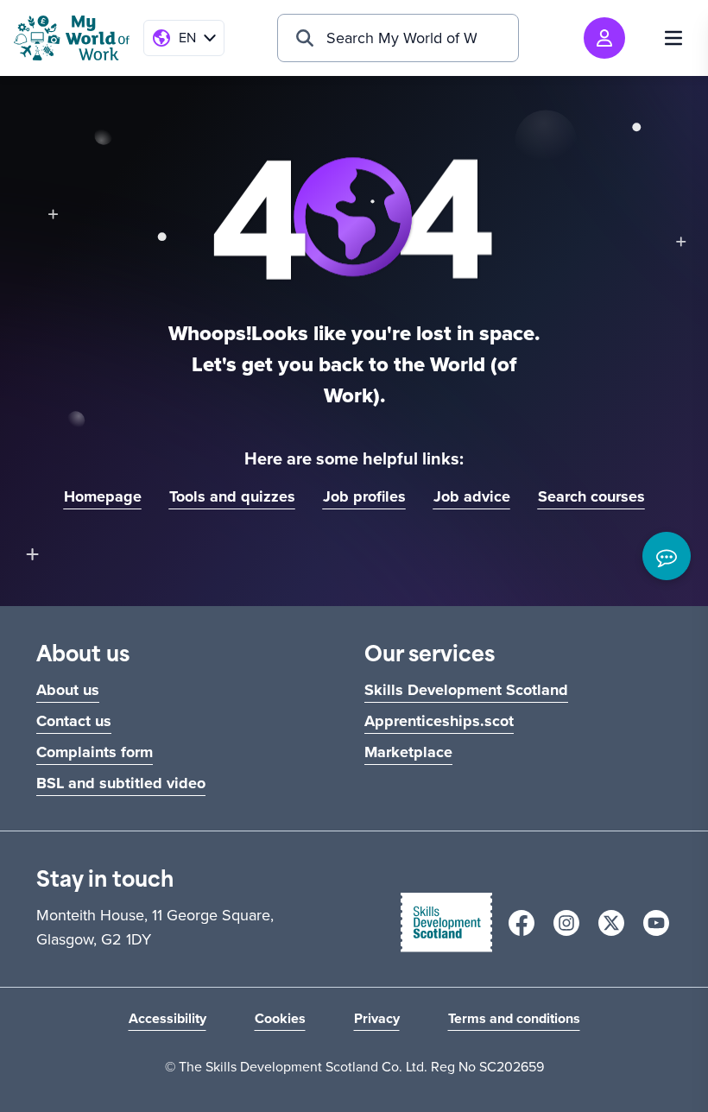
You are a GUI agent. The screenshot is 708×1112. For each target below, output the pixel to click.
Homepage (103, 496)
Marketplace (408, 752)
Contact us (73, 721)
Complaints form (94, 752)
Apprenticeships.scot (439, 721)
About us (67, 690)
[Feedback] (666, 556)
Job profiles (364, 496)
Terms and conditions (514, 1018)
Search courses (591, 496)
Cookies (280, 1018)
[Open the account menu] (604, 38)
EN (187, 37)
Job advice (471, 496)
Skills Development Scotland (466, 690)
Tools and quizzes (232, 496)
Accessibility (167, 1018)
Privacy (377, 1018)
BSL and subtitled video (120, 783)
